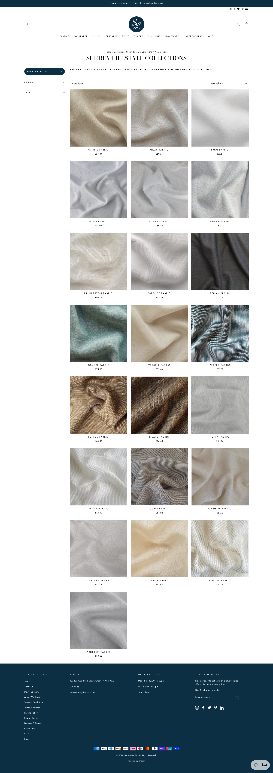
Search (27, 681)
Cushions (154, 36)
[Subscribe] (237, 698)
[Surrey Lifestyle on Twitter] (209, 708)
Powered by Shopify (136, 760)
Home (108, 51)
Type (27, 92)
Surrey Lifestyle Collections (139, 51)
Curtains (111, 36)
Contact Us (29, 728)
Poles (126, 36)
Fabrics (65, 36)
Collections (119, 51)
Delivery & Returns (33, 723)
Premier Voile (37, 71)
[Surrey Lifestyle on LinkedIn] (222, 708)
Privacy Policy (31, 718)
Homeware (172, 36)
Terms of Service (32, 707)
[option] (136, 3)
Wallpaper (81, 36)
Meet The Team (31, 691)
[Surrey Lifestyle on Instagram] (197, 708)
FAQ (26, 733)
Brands (29, 82)
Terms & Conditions (33, 702)
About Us (28, 686)
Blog (26, 739)
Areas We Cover (32, 697)
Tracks (138, 36)
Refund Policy (31, 712)
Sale (210, 36)
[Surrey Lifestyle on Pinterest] (215, 708)
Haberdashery (193, 36)
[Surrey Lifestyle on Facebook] (203, 708)
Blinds (96, 36)
